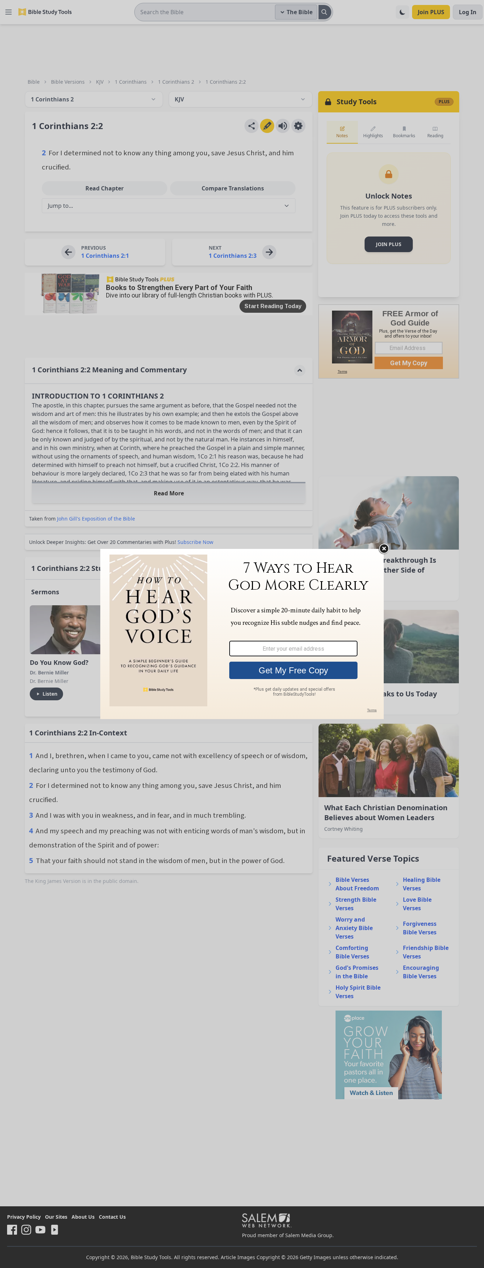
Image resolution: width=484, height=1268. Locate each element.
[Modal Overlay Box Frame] (242, 634)
